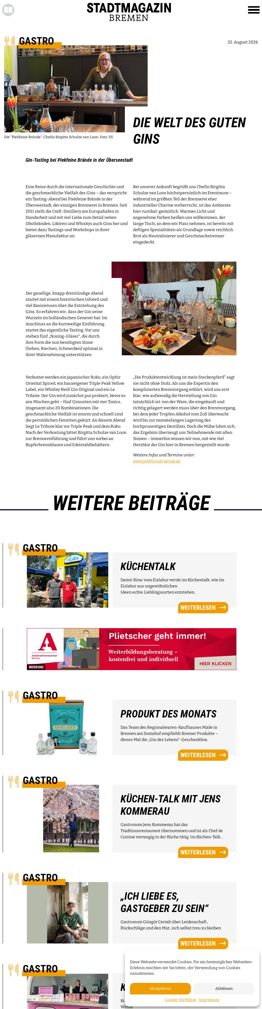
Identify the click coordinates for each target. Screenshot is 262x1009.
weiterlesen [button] (198, 607)
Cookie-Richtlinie (180, 999)
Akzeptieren (160, 988)
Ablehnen (224, 988)
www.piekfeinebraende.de (156, 461)
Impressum (209, 999)
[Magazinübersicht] (8, 10)
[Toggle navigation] (254, 10)
